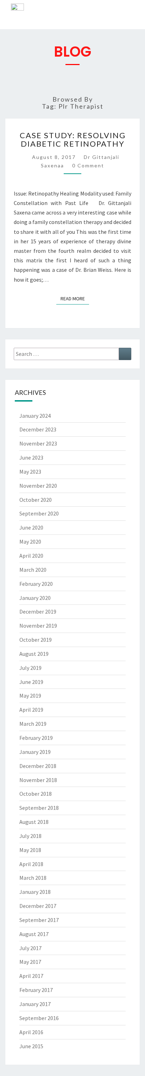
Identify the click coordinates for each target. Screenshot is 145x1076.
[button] (134, 16)
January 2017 (35, 1003)
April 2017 (31, 975)
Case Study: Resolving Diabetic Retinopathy (73, 139)
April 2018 (31, 863)
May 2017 (30, 961)
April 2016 (31, 1032)
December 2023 (37, 429)
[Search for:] (72, 354)
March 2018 (32, 877)
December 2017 (37, 905)
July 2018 (30, 835)
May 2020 (30, 541)
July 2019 (30, 667)
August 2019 (34, 653)
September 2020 (39, 513)
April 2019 (31, 709)
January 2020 (35, 597)
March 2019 (32, 723)
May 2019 (30, 695)
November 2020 (38, 485)
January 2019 (35, 751)
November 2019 (38, 625)
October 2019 (35, 639)
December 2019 (37, 611)
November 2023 (38, 443)
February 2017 (36, 989)
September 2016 (39, 1017)
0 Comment (88, 165)
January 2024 (35, 415)
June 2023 (31, 457)
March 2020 (32, 569)
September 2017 (39, 919)
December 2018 (37, 765)
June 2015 (31, 1046)
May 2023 (30, 471)
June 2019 (31, 681)
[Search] (125, 354)
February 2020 (36, 583)
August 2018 (34, 821)
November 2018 (38, 779)
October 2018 (35, 793)
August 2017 (34, 933)
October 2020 (35, 499)
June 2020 (31, 527)
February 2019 (36, 737)
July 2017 (30, 948)
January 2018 (35, 891)
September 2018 (39, 807)
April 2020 (31, 555)
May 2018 (30, 849)
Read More (75, 297)
